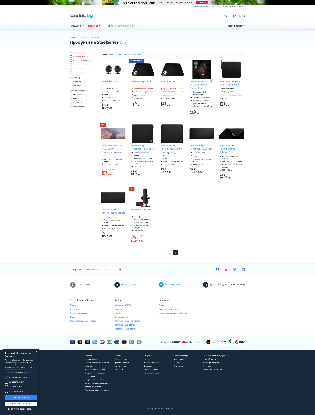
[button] (21, 409)
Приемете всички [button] (21, 397)
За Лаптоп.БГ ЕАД (123, 305)
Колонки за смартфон (153, 373)
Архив (161, 305)
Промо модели (81, 56)
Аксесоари (118, 369)
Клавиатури (78, 94)
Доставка (215, 6)
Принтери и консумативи (213, 369)
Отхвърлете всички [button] (21, 404)
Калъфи (147, 359)
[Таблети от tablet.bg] (81, 16)
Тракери (176, 363)
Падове (76, 102)
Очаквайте (78, 68)
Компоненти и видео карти (95, 369)
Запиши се (120, 269)
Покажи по (106, 54)
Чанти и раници (91, 359)
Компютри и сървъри (211, 363)
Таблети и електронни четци (96, 383)
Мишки (76, 86)
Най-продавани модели (84, 60)
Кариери (118, 309)
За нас (241, 6)
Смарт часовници (180, 356)
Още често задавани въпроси (83, 321)
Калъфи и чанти (120, 366)
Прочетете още (29, 372)
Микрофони (78, 107)
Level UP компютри (211, 359)
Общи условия (121, 317)
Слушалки (77, 82)
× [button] (37, 351)
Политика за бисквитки (124, 325)
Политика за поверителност (127, 321)
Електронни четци (121, 359)
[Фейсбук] (217, 269)
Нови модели (80, 52)
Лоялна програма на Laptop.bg (173, 313)
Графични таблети (121, 363)
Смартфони (149, 356)
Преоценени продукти (201, 6)
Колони (76, 99)
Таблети (117, 356)
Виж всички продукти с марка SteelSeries (238, 40)
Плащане (224, 6)
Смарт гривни (179, 359)
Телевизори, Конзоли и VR (95, 387)
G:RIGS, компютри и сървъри (97, 363)
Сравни (115, 112)
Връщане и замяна (78, 313)
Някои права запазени (164, 409)
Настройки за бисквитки (125, 329)
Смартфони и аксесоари (95, 373)
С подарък (78, 72)
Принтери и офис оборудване (97, 390)
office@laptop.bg (130, 285)
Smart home (178, 366)
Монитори (89, 366)
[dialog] (20, 381)
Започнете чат (173, 284)
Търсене (109, 26)
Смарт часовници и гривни (95, 380)
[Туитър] (234, 269)
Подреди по (130, 54)
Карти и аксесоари (151, 363)
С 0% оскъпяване (81, 64)
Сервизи (74, 317)
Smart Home (90, 376)
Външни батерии (151, 369)
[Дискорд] (243, 269)
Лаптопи (88, 356)
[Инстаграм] (226, 269)
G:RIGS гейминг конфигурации (215, 356)
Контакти (233, 6)
